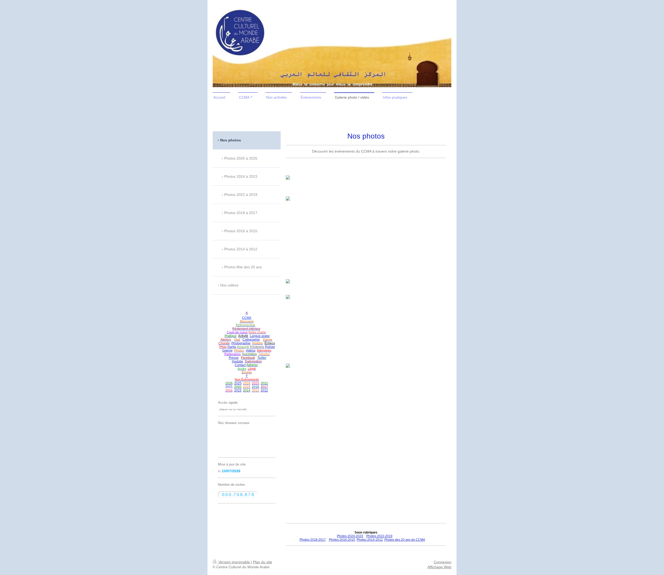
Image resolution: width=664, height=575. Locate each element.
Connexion (442, 562)
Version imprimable (234, 562)
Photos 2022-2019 (379, 536)
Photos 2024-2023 (350, 536)
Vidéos (250, 350)
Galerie (227, 350)
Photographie (241, 343)
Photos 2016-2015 (342, 540)
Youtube (237, 361)
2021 (229, 387)
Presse (234, 358)
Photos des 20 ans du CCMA (404, 540)
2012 (264, 390)
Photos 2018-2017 (313, 540)
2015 (237, 390)
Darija (231, 347)
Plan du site (262, 562)
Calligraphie (251, 339)
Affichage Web (439, 567)
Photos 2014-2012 (370, 540)
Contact (240, 365)
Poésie (270, 347)
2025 (237, 383)
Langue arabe (260, 336)
